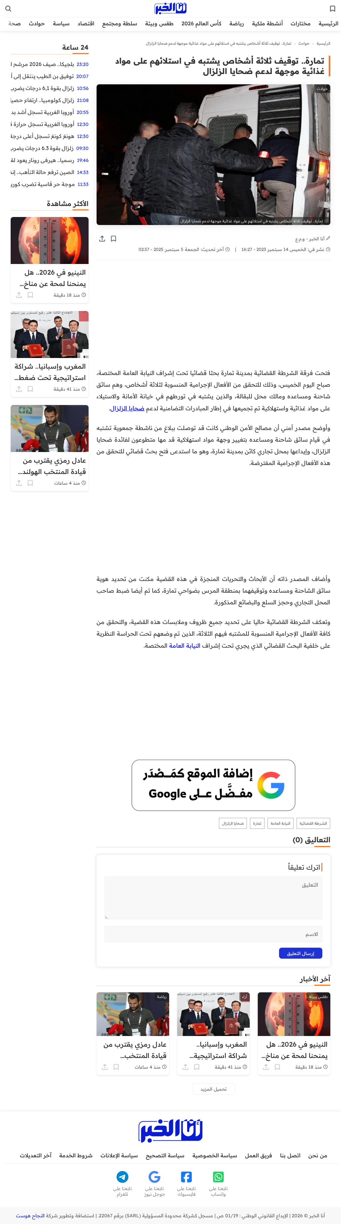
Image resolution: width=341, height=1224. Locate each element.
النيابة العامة (280, 823)
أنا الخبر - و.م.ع (310, 238)
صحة (14, 23)
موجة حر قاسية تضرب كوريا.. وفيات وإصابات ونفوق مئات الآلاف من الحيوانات (43, 184)
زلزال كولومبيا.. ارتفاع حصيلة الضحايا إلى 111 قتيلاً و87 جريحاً (42, 100)
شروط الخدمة (76, 1155)
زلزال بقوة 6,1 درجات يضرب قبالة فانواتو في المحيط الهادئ (42, 88)
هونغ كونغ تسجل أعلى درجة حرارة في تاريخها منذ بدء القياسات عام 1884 (42, 136)
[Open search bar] (8, 8)
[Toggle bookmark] (113, 238)
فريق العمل (258, 1155)
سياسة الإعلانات (119, 1155)
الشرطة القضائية (313, 823)
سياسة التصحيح (165, 1155)
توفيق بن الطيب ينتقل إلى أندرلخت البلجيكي (42, 76)
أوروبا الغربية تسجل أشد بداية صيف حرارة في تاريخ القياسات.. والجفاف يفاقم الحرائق (42, 112)
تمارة (257, 823)
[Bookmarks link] (332, 8)
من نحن (317, 1155)
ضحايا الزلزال (127, 408)
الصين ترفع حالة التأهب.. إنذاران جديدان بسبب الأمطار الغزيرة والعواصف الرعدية (42, 172)
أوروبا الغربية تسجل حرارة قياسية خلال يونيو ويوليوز (42, 124)
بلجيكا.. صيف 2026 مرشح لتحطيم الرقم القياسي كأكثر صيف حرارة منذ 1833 (42, 64)
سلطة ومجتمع (119, 23)
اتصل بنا (290, 1155)
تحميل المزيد (213, 1089)
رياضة (236, 23)
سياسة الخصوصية (214, 1155)
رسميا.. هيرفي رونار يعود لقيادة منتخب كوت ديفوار (42, 160)
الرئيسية (328, 23)
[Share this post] (102, 238)
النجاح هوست (30, 1216)
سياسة (61, 23)
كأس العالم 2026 (201, 23)
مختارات (301, 23)
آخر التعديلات (35, 1155)
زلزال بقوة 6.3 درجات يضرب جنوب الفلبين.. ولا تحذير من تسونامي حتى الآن (42, 148)
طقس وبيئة (159, 23)
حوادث (37, 23)
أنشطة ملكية (267, 23)
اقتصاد (86, 23)
